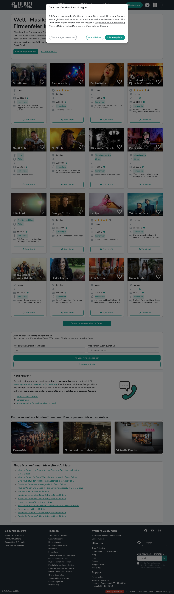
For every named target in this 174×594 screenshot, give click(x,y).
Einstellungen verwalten (63, 37)
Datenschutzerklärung (97, 25)
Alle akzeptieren (115, 37)
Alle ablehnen (95, 37)
